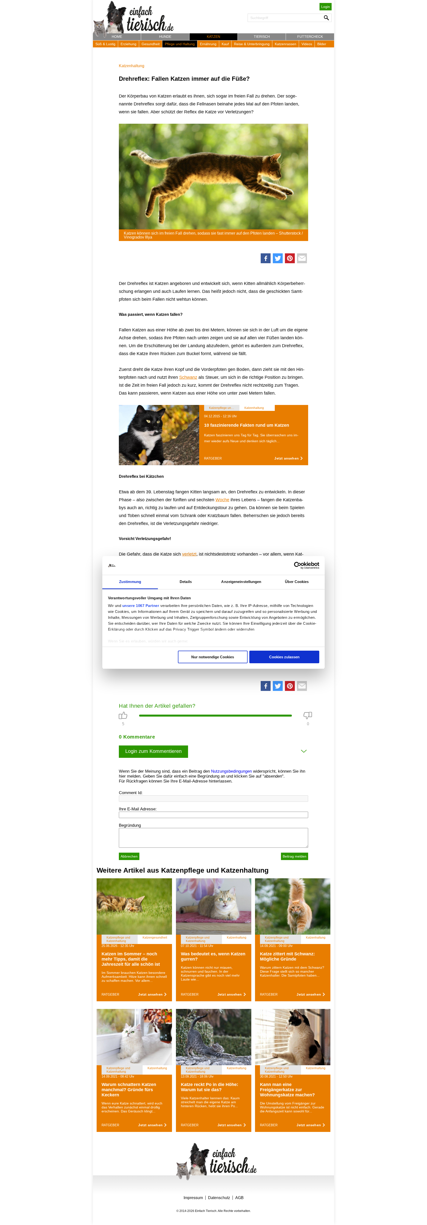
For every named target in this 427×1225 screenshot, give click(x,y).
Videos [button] (306, 44)
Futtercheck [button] (310, 37)
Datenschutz (219, 1198)
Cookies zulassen (284, 657)
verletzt (189, 554)
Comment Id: (131, 792)
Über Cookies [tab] (297, 582)
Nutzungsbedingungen (231, 771)
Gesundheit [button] (151, 44)
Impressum (193, 1198)
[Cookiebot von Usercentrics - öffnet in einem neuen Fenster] (297, 565)
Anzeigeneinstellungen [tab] (241, 582)
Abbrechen (129, 856)
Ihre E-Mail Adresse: (138, 809)
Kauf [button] (225, 44)
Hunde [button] (165, 37)
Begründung (130, 825)
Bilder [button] (321, 44)
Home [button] (117, 37)
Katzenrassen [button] (285, 44)
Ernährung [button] (208, 44)
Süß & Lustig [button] (105, 44)
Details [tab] (186, 582)
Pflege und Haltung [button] (180, 44)
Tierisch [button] (262, 37)
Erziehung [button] (128, 44)
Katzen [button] (213, 37)
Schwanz (188, 377)
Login (325, 7)
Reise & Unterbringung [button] (252, 44)
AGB (239, 1198)
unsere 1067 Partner (140, 605)
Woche (222, 499)
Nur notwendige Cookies (212, 657)
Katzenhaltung (131, 66)
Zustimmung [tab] (130, 582)
